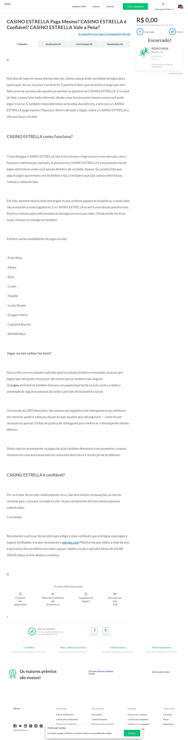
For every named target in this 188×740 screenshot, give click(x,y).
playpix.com (70, 542)
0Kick (180, 32)
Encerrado (149, 32)
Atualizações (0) (53, 44)
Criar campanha (135, 6)
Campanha (22, 44)
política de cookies (104, 733)
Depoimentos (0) (115, 44)
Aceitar (132, 733)
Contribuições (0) (84, 44)
